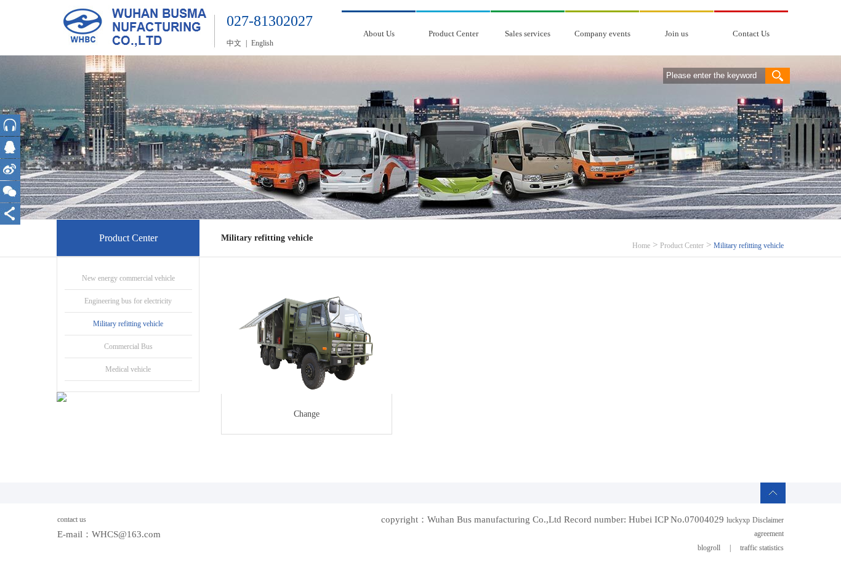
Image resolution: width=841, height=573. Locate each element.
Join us (676, 33)
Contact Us (751, 33)
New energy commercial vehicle (128, 278)
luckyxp (738, 520)
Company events (602, 33)
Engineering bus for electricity (128, 301)
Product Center (453, 33)
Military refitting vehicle (128, 323)
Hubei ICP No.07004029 (676, 519)
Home (641, 245)
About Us (379, 33)
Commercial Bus (128, 346)
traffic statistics (762, 547)
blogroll (709, 547)
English (262, 43)
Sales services (527, 33)
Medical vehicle (128, 369)
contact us (71, 519)
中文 (234, 43)
